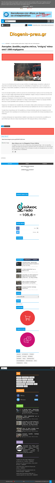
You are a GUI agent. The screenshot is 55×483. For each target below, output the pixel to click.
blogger (10, 163)
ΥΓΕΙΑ (25, 386)
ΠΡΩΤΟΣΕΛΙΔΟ (29, 360)
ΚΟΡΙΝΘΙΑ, (20, 52)
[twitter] (53, 368)
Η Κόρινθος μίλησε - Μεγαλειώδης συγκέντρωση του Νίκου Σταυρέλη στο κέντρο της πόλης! (30, 264)
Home (3, 43)
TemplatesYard (19, 481)
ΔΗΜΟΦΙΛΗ (27, 259)
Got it (31, 6)
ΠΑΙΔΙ (24, 358)
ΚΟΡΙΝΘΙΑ (24, 25)
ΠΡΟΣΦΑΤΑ (20, 259)
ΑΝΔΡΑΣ (19, 354)
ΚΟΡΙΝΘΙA (19, 358)
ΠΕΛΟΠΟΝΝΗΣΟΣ (20, 360)
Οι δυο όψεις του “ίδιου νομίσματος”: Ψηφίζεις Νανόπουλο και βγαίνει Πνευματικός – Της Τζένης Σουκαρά (30, 276)
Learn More (25, 6)
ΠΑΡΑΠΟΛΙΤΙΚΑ (30, 358)
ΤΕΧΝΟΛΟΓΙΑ (20, 386)
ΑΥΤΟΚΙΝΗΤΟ (25, 354)
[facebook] (51, 368)
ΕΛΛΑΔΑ (24, 356)
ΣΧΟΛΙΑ (35, 259)
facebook (44, 163)
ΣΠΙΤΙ (35, 360)
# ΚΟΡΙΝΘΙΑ (7, 126)
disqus (27, 163)
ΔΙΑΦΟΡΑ (19, 356)
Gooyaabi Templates (29, 481)
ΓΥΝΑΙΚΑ (32, 354)
